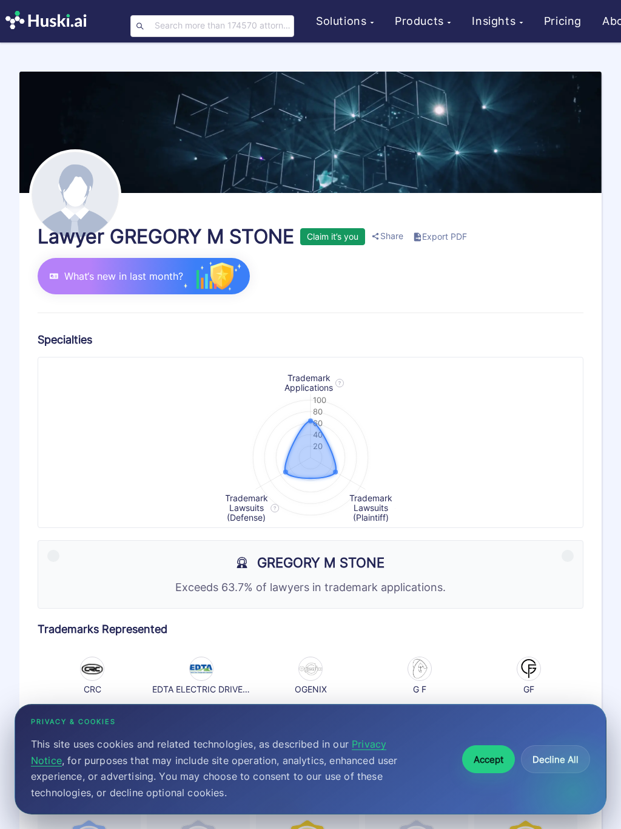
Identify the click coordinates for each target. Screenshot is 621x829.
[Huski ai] (49, 21)
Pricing (563, 21)
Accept (488, 759)
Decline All (555, 759)
